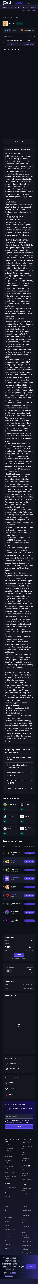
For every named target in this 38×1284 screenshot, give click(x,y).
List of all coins (9, 1145)
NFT (6, 1240)
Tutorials (7, 1244)
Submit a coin (9, 1172)
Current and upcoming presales (9, 1151)
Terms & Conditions (25, 1236)
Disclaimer (25, 1249)
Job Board (8, 1196)
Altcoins (7, 1237)
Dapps (7, 1221)
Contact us (25, 1226)
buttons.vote (29, 853)
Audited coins (26, 1194)
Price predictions (10, 1187)
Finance (7, 1214)
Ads (23, 1169)
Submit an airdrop (25, 1153)
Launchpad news (10, 1233)
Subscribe (19, 1126)
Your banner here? (28, 11)
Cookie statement (27, 1245)
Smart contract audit (26, 1189)
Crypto (7, 1248)
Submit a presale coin (27, 1147)
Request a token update (10, 1177)
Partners (24, 1219)
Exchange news (10, 1229)
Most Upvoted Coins (9, 1161)
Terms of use (10, 1122)
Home (4, 17)
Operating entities (27, 1253)
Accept (31, 1267)
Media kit (25, 1223)
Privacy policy (26, 1241)
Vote (19, 955)
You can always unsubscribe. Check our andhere (18, 1121)
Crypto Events (26, 1210)
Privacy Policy (21, 1122)
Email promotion (27, 1179)
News (6, 1210)
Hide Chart (19, 142)
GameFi (7, 1225)
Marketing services (25, 1174)
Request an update (25, 1159)
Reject (21, 1267)
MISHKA (16, 17)
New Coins (8, 1156)
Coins (10, 17)
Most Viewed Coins (9, 1167)
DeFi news (8, 1218)
